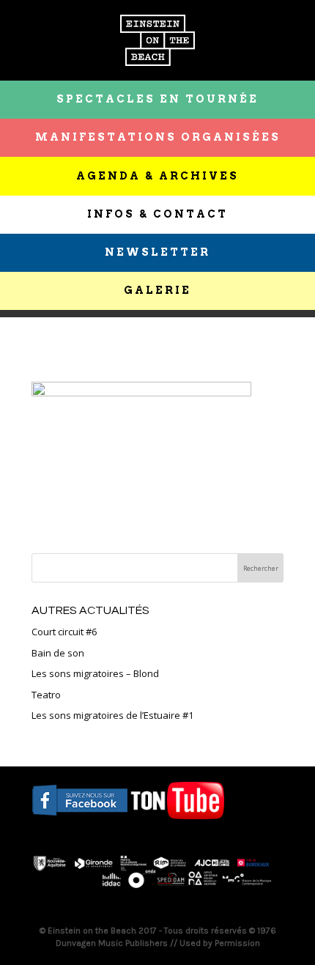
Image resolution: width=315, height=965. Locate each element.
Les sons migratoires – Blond (95, 673)
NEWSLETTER (157, 252)
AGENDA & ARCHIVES (157, 176)
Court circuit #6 (64, 631)
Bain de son (58, 652)
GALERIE (157, 290)
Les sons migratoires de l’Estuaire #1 (112, 715)
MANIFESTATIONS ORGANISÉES (158, 137)
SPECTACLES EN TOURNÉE (157, 99)
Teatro (46, 694)
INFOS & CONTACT (157, 214)
